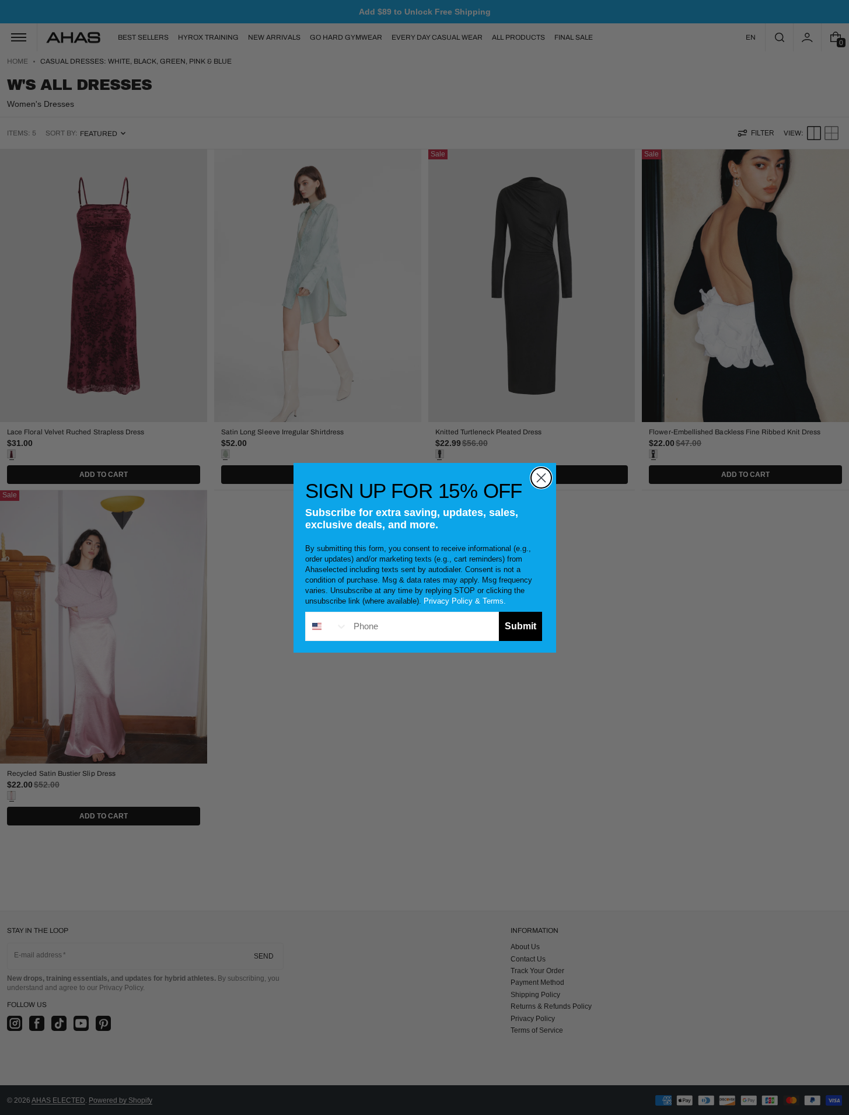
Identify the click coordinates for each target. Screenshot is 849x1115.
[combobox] (327, 626)
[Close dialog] (541, 478)
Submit (520, 626)
